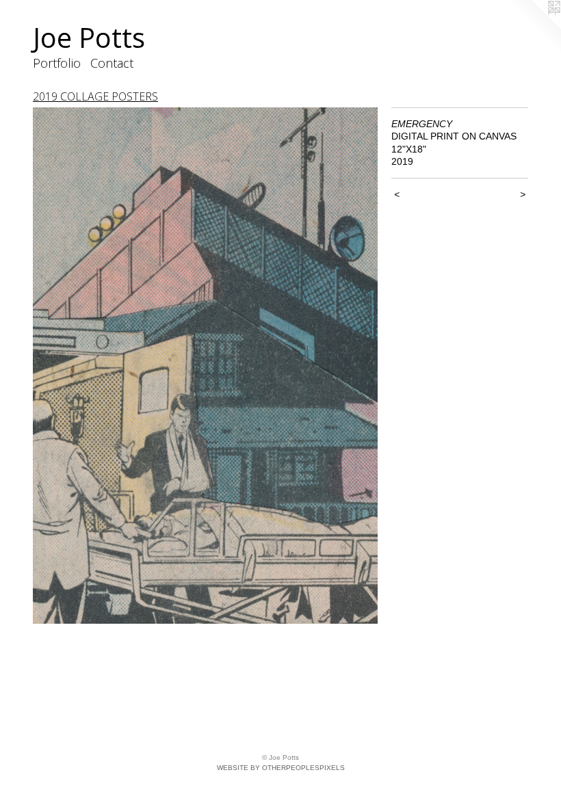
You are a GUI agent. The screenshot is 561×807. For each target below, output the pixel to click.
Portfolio (57, 63)
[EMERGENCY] (205, 365)
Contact (111, 63)
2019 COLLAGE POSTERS (95, 96)
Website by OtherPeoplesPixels (281, 767)
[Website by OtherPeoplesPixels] (533, 27)
